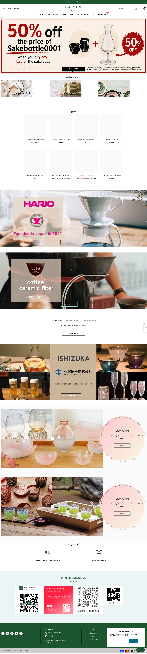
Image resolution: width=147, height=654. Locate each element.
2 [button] (67, 71)
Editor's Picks (72, 320)
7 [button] (79, 71)
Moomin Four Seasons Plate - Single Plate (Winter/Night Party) (86, 140)
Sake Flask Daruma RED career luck (60, 175)
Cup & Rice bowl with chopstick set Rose (86, 175)
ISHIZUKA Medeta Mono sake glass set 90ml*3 (35, 175)
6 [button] (76, 71)
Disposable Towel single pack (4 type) (35, 140)
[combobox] (124, 8)
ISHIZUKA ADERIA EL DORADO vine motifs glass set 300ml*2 (111, 140)
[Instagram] (7, 633)
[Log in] (136, 9)
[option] (73, 46)
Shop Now (80, 2)
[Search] (126, 8)
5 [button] (74, 71)
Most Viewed (90, 320)
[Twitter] (21, 633)
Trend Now (56, 320)
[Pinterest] (12, 633)
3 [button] (70, 71)
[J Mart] (73, 218)
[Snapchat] (16, 633)
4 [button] (72, 71)
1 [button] (65, 71)
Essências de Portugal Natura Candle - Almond (112, 175)
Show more (73, 333)
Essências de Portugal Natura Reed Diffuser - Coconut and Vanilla (61, 140)
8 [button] (81, 71)
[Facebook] (3, 633)
